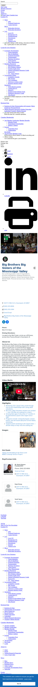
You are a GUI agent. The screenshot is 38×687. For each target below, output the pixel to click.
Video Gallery (8, 666)
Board (6, 651)
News (2, 12)
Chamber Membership (7, 117)
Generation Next (13, 128)
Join (2, 7)
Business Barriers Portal (15, 83)
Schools (10, 39)
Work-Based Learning (14, 87)
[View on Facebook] (7, 323)
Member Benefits (25, 120)
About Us (3, 13)
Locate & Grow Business (8, 47)
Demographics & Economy (23, 106)
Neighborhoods (12, 36)
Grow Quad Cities (9, 655)
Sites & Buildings (13, 54)
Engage (6, 127)
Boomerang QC (12, 34)
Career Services (12, 25)
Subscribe (7, 669)
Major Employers (9, 611)
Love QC (11, 33)
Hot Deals (7, 132)
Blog (5, 661)
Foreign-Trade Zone (14, 69)
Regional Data (5, 103)
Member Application (13, 120)
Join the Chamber (9, 625)
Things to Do (12, 41)
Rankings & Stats (9, 106)
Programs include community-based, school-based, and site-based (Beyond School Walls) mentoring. (21, 420)
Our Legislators (12, 80)
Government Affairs (10, 75)
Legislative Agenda (13, 77)
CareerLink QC (12, 88)
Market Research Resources (12, 109)
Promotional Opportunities (16, 124)
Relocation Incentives (14, 30)
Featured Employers (14, 23)
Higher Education (26, 109)
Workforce (7, 85)
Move (6, 26)
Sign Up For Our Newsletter (9, 525)
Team (6, 650)
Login (5, 7)
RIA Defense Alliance (14, 67)
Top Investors (8, 133)
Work (6, 20)
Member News (8, 662)
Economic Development (11, 50)
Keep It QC (11, 72)
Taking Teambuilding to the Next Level (14, 453)
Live (5, 31)
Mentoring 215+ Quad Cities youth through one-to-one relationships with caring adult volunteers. (19, 407)
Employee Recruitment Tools (16, 91)
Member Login (17, 133)
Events (3, 10)
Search (3, 1)
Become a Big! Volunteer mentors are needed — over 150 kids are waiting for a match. (21, 411)
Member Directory (6, 8)
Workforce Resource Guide (16, 93)
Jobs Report (11, 95)
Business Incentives (14, 59)
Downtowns (11, 38)
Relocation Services (14, 28)
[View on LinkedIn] (3, 323)
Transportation (12, 57)
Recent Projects (15, 108)
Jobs (9, 21)
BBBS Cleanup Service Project (12, 454)
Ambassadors (12, 130)
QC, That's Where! (13, 73)
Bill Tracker (11, 78)
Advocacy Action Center (15, 82)
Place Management (13, 62)
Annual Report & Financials (12, 653)
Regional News (8, 664)
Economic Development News (13, 667)
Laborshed (7, 111)
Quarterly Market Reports (18, 111)
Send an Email (19, 471)
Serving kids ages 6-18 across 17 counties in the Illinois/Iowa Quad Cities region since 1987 (20, 415)
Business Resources (10, 64)
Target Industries (13, 52)
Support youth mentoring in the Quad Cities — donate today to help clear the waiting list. (21, 424)
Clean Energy (12, 60)
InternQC (11, 90)
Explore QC (4, 17)
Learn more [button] (28, 679)
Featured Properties (13, 55)
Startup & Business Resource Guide (18, 70)
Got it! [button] (19, 683)
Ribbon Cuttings (13, 125)
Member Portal (12, 122)
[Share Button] (34, 268)
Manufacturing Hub (14, 65)
